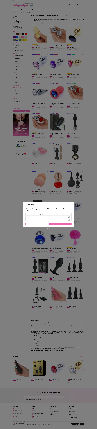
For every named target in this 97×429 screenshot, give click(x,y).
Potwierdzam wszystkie (60, 224)
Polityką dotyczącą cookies (51, 208)
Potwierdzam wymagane (37, 224)
